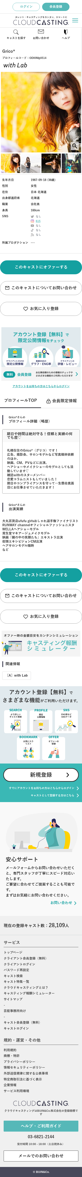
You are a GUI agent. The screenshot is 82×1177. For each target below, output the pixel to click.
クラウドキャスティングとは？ (26, 987)
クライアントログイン (19, 964)
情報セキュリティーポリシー (24, 1067)
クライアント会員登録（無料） (26, 958)
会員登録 (55, 6)
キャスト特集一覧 (16, 981)
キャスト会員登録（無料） (23, 1022)
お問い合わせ (41, 38)
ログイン (26, 6)
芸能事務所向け (15, 1011)
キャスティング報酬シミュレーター (29, 993)
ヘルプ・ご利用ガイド (41, 1126)
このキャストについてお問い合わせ (44, 288)
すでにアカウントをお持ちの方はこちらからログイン (41, 788)
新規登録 (41, 775)
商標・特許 (12, 1056)
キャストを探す (16, 38)
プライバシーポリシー (19, 1062)
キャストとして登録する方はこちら (52, 795)
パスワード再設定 (16, 970)
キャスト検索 (13, 976)
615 (38, 221)
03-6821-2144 (41, 1137)
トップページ (13, 952)
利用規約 (10, 1050)
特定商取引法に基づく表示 (23, 1079)
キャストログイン (16, 1028)
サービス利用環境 (16, 1091)
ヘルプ (66, 38)
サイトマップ (13, 999)
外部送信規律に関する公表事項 (26, 1073)
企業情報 (10, 1085)
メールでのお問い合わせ (41, 1156)
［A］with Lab (16, 675)
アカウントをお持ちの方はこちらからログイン (41, 386)
